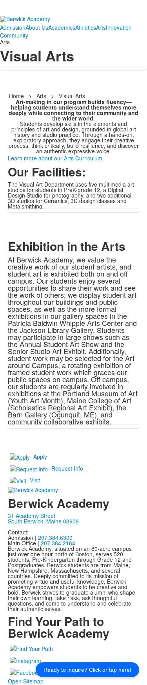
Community (14, 35)
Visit (35, 480)
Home (17, 96)
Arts (101, 27)
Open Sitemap (26, 681)
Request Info (67, 468)
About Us (36, 27)
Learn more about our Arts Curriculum (55, 158)
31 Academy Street (31, 516)
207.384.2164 (58, 543)
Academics (61, 27)
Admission (12, 27)
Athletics (85, 27)
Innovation (119, 27)
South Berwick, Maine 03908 (43, 521)
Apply (40, 456)
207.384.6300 (55, 537)
